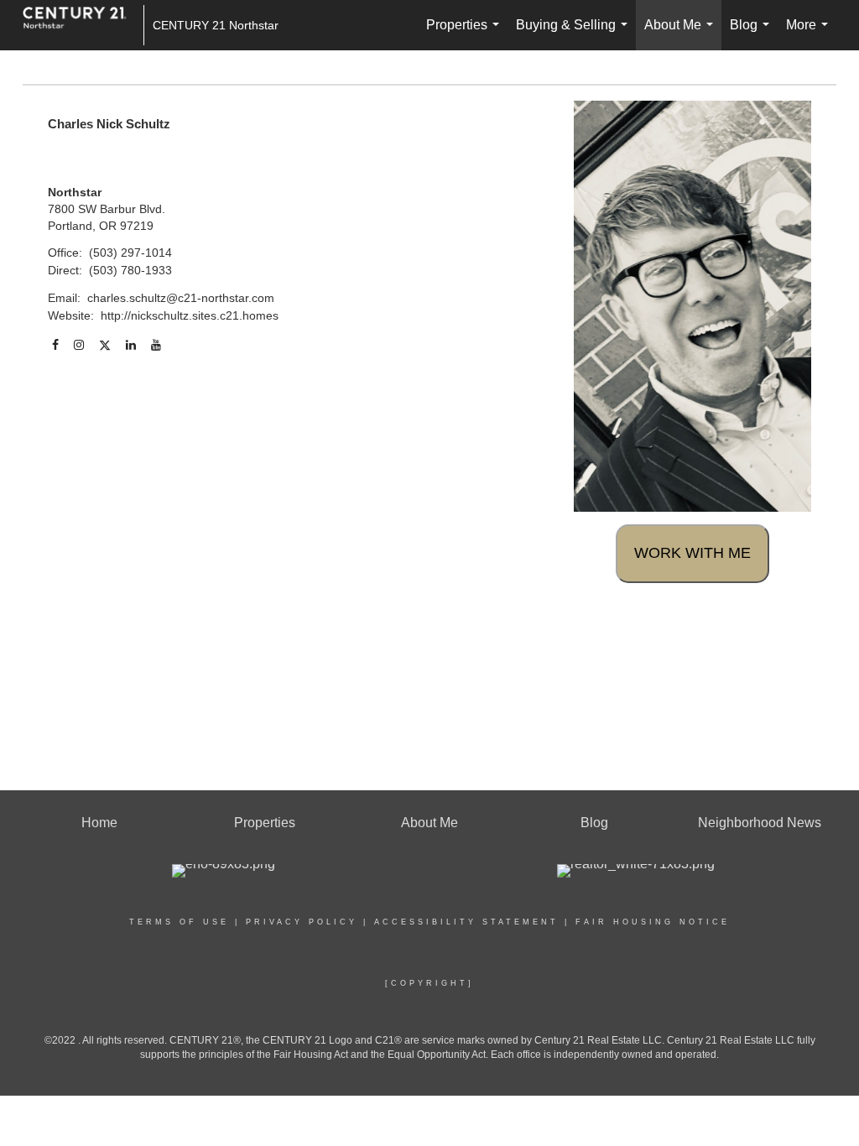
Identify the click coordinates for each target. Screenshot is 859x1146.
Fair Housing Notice (652, 922)
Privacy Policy (301, 922)
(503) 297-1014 (130, 252)
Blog (753, 34)
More (810, 34)
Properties (466, 34)
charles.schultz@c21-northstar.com (180, 298)
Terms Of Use (179, 922)
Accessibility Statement (466, 922)
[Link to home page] (83, 25)
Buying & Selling (575, 34)
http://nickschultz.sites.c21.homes (190, 315)
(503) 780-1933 (130, 270)
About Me (682, 34)
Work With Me (692, 552)
